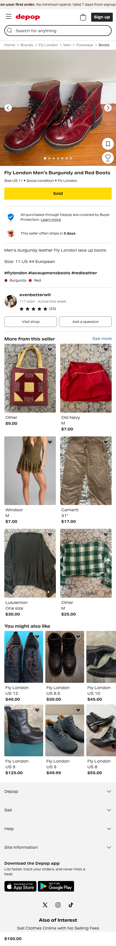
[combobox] (58, 30)
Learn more (51, 220)
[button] (65, 309)
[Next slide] (108, 108)
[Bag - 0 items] (83, 17)
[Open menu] (8, 16)
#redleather (84, 272)
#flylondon (16, 272)
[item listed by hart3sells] (64, 730)
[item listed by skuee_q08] (64, 657)
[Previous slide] (8, 108)
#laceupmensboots (49, 272)
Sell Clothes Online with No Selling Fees (58, 928)
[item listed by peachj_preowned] (23, 730)
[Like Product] (50, 349)
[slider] (58, 108)
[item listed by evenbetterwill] (30, 378)
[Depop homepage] (28, 17)
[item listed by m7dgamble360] (23, 657)
